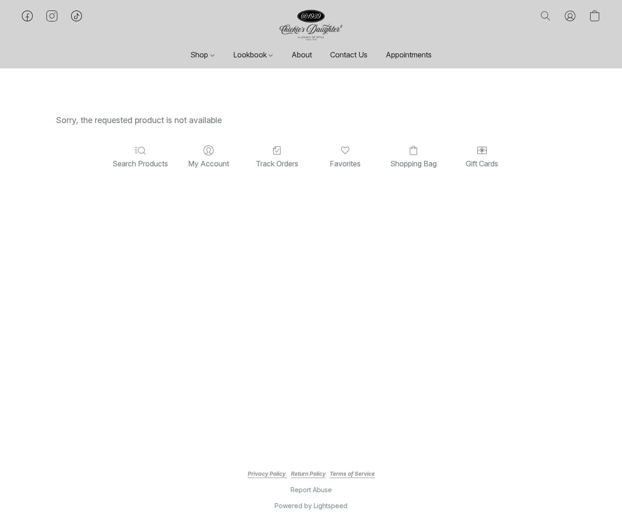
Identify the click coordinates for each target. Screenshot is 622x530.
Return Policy (308, 473)
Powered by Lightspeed (311, 505)
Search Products (140, 163)
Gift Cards (482, 163)
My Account (208, 163)
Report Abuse (311, 490)
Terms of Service (352, 473)
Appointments (409, 54)
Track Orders (277, 163)
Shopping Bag (413, 163)
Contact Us (348, 54)
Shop (200, 54)
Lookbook (251, 54)
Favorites (345, 163)
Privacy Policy (267, 473)
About (301, 54)
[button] (310, 25)
